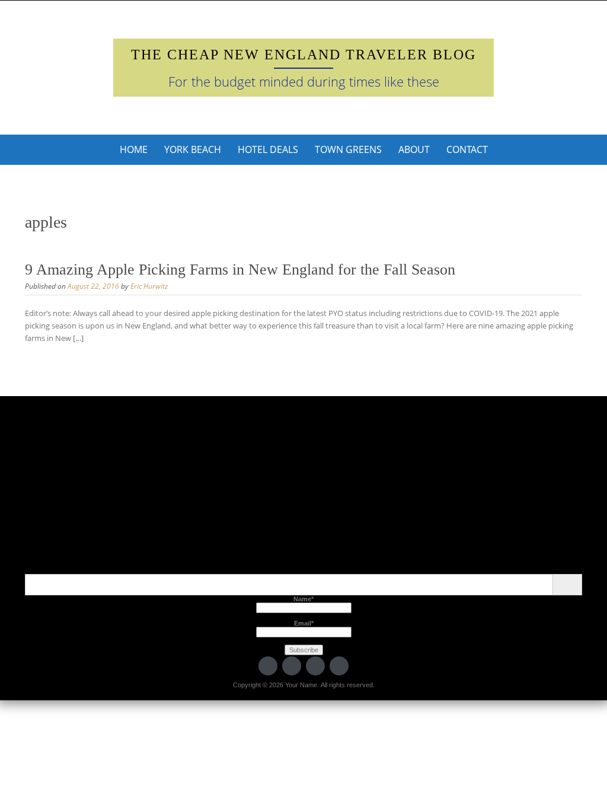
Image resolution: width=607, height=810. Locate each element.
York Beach (192, 149)
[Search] (567, 584)
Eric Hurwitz (149, 286)
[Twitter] (267, 665)
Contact (467, 149)
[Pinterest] (315, 665)
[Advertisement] (303, 491)
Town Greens (348, 149)
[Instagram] (339, 665)
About (414, 149)
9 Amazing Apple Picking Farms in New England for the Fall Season (240, 269)
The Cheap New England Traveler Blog (303, 54)
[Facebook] (291, 665)
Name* (303, 598)
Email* (304, 623)
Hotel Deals (268, 149)
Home (134, 149)
